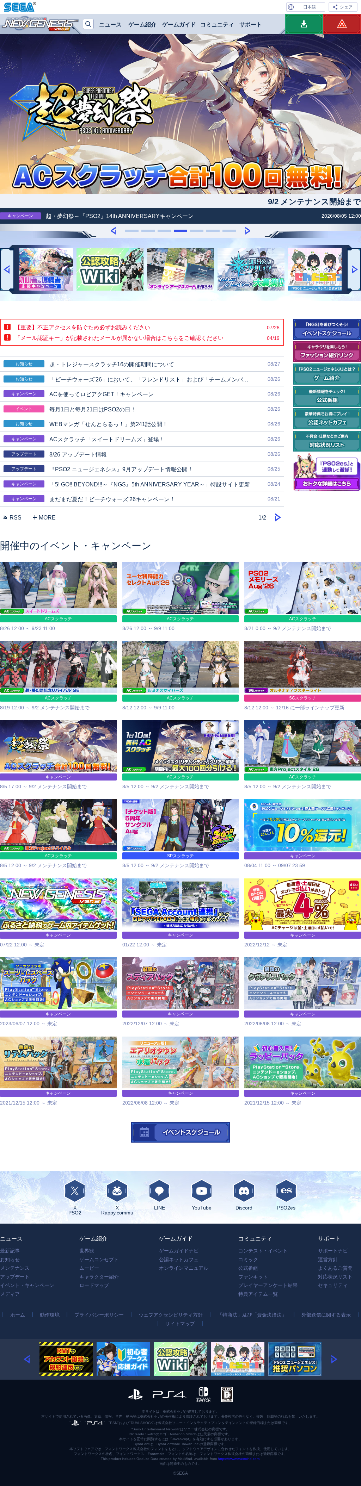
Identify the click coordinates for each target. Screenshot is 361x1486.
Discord (243, 1207)
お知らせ (10, 1259)
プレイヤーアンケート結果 (268, 1285)
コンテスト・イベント (263, 1251)
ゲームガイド (179, 24)
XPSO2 (74, 1210)
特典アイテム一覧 (258, 1294)
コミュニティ (217, 24)
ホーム (17, 1315)
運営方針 (328, 1259)
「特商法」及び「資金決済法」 (252, 1315)
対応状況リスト (335, 1277)
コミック (248, 1259)
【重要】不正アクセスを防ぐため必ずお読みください (147, 327)
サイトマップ (180, 1323)
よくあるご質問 (335, 1268)
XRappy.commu (117, 1210)
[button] (113, 230)
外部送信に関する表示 (326, 1315)
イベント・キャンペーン (27, 1285)
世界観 (86, 1251)
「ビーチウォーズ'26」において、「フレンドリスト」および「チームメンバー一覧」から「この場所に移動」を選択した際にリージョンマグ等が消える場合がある (150, 379)
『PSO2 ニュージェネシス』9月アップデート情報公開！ (145, 469)
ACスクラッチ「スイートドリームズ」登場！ (145, 439)
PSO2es (286, 1207)
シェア (346, 7)
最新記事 (10, 1251)
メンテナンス (15, 1268)
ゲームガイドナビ (178, 1251)
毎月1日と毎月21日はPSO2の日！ (148, 409)
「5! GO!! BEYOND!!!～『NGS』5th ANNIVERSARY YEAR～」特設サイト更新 (145, 484)
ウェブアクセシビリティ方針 (171, 1315)
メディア (10, 1294)
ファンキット (253, 1277)
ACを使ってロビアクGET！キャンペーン (145, 394)
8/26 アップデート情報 (145, 454)
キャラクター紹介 (99, 1277)
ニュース (110, 24)
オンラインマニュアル (183, 1268)
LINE (159, 1207)
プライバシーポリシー (99, 1315)
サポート (250, 24)
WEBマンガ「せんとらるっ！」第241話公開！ (148, 424)
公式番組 (248, 1268)
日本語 (309, 7)
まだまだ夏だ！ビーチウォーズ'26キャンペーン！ (145, 499)
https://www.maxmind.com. (239, 1459)
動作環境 (50, 1315)
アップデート (15, 1277)
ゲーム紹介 (142, 24)
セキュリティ (333, 1285)
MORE (47, 518)
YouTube (202, 1207)
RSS (16, 518)
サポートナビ (333, 1251)
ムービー (89, 1268)
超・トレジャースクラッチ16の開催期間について (148, 364)
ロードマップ (94, 1285)
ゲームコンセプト (99, 1259)
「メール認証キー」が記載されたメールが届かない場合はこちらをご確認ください (147, 338)
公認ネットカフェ (178, 1259)
